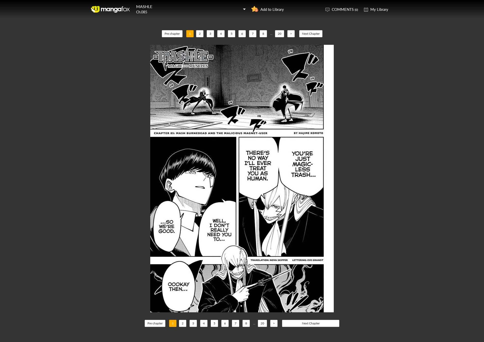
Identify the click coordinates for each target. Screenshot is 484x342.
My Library (379, 9)
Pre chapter (172, 33)
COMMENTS (345, 9)
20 (279, 33)
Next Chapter (311, 33)
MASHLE (144, 6)
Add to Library (272, 9)
